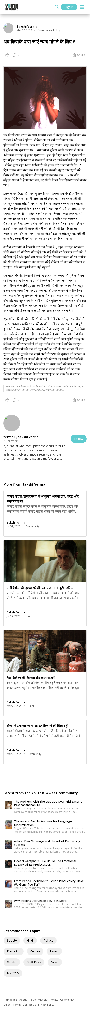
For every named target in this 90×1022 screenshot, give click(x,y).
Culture (35, 951)
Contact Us (29, 1005)
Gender (12, 962)
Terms (17, 1005)
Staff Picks (34, 962)
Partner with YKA (39, 1000)
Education (13, 951)
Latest (54, 951)
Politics (48, 940)
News (55, 962)
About (23, 1000)
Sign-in (69, 7)
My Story (13, 973)
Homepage (11, 1000)
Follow (78, 439)
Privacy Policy (46, 1005)
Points (55, 1000)
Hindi (30, 940)
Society (12, 940)
